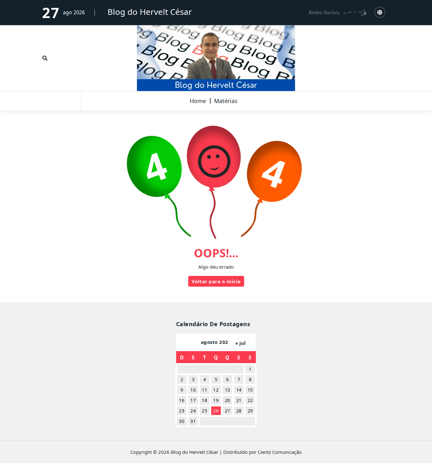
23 (181, 411)
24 (193, 411)
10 (193, 390)
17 (193, 400)
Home (198, 101)
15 (250, 390)
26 (216, 411)
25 (204, 411)
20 (227, 400)
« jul (240, 343)
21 (239, 400)
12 (216, 390)
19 (216, 400)
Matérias (226, 101)
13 (227, 390)
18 (204, 400)
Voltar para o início (216, 281)
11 (204, 390)
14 (239, 390)
